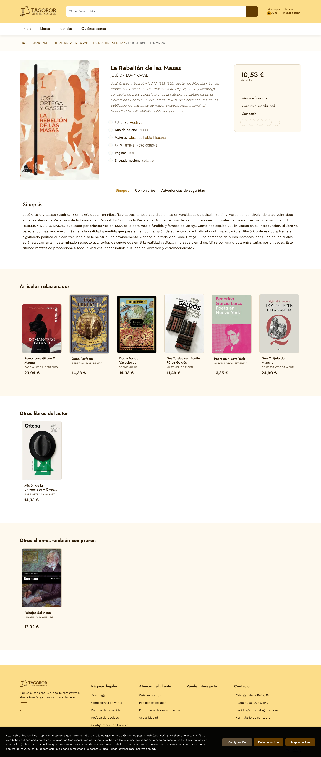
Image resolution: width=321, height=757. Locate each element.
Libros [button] (45, 28)
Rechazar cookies (268, 742)
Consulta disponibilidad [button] (258, 106)
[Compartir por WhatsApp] (260, 122)
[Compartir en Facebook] (243, 122)
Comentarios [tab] (145, 190)
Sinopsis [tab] (122, 190)
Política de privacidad (106, 710)
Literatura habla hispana (70, 42)
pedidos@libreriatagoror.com (257, 710)
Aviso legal (98, 695)
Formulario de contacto (253, 717)
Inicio (23, 42)
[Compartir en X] (252, 122)
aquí (154, 748)
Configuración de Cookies (109, 725)
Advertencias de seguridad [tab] (183, 190)
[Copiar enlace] (276, 122)
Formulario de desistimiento (159, 710)
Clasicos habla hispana (108, 42)
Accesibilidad (148, 717)
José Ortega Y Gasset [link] (130, 75)
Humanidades (39, 42)
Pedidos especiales (152, 703)
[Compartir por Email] (268, 122)
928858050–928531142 (252, 703)
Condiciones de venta (106, 703)
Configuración (237, 742)
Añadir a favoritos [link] (254, 98)
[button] (274, 11)
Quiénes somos (150, 695)
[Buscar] (252, 11)
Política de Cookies (105, 717)
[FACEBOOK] (24, 706)
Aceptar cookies (300, 742)
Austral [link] (136, 122)
